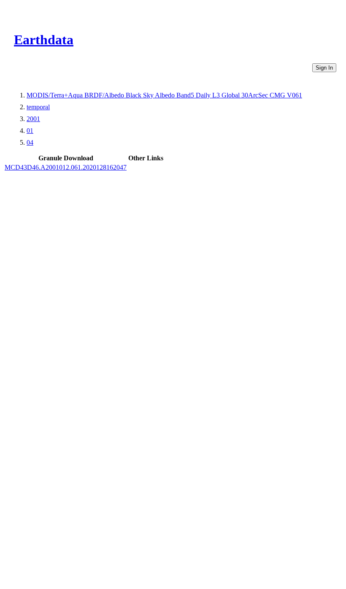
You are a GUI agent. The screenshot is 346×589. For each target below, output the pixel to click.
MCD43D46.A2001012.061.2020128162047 (66, 167)
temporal (38, 107)
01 (30, 130)
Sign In (324, 68)
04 (30, 142)
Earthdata (43, 39)
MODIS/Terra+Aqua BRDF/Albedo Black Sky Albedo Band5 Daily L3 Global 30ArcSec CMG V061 (164, 95)
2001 (33, 118)
